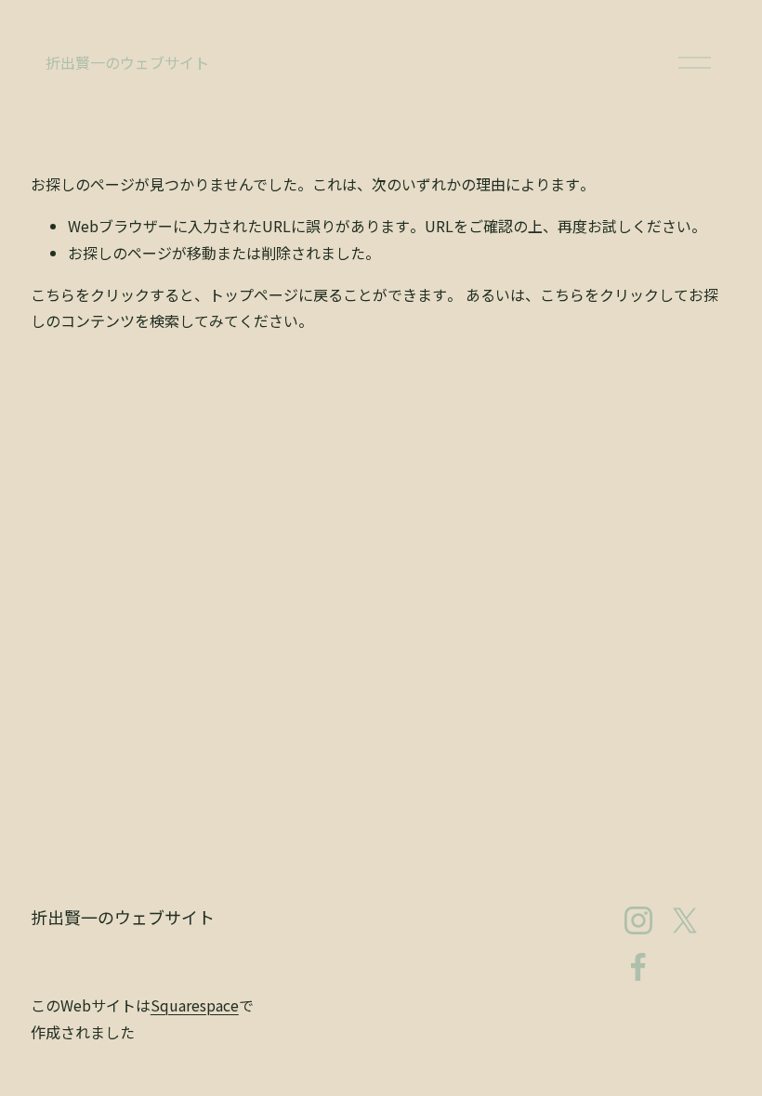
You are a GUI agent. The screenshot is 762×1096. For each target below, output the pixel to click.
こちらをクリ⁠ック (90, 294)
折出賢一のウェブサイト (127, 62)
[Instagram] (638, 920)
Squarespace (195, 1005)
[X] (685, 920)
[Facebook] (638, 967)
